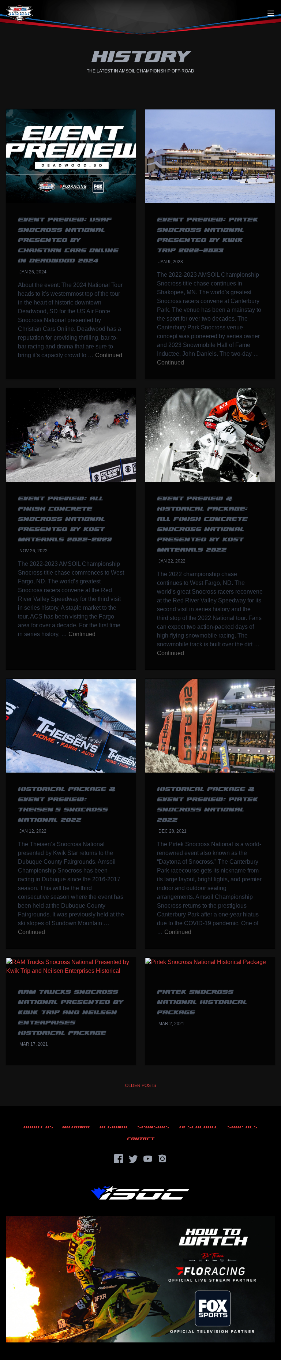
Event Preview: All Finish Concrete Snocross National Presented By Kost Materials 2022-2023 (65, 519)
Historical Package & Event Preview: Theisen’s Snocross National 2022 (67, 805)
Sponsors (153, 1127)
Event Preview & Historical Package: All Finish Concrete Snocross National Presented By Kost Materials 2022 (202, 524)
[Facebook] (118, 1158)
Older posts (140, 1085)
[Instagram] (162, 1158)
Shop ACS (242, 1127)
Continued (108, 355)
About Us (38, 1127)
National (76, 1127)
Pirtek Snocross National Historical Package (202, 1002)
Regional (114, 1127)
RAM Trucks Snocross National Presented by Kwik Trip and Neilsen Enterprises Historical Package (70, 1012)
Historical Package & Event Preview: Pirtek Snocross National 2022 (207, 805)
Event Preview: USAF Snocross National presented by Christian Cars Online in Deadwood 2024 (68, 240)
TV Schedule (198, 1127)
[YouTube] (147, 1158)
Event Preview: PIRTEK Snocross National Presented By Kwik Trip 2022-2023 (207, 235)
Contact (140, 1139)
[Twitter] (133, 1158)
